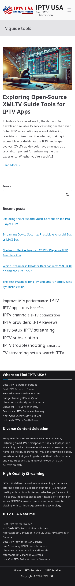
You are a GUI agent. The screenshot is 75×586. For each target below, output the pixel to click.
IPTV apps (11, 307)
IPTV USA (49, 7)
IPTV (54, 300)
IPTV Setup (12, 330)
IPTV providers (17, 322)
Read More (10, 165)
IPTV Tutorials (33, 570)
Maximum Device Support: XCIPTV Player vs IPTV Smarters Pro (35, 252)
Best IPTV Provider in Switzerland (22, 541)
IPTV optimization (45, 315)
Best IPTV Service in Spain (18, 389)
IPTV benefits (33, 307)
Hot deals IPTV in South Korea (20, 420)
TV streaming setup (22, 353)
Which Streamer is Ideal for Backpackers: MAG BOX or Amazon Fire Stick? (37, 268)
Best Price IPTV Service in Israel (21, 393)
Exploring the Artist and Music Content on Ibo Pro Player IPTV (36, 221)
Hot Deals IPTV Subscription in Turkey (25, 528)
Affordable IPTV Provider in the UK (23, 532)
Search (7, 186)
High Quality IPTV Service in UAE (22, 415)
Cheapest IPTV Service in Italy (20, 406)
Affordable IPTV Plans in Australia (23, 554)
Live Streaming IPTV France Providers (25, 546)
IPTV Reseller (53, 570)
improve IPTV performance (25, 300)
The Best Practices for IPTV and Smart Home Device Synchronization (37, 284)
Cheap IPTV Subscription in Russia (23, 402)
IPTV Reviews (45, 322)
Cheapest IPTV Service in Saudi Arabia (25, 550)
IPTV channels (16, 315)
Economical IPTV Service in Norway (23, 411)
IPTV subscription (20, 338)
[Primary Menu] (69, 10)
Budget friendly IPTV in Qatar (20, 398)
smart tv (54, 345)
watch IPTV (53, 353)
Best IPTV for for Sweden (17, 524)
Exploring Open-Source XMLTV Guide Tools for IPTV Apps (35, 104)
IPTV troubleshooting (24, 345)
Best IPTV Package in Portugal (20, 384)
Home (17, 570)
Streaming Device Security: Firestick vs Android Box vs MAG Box (37, 237)
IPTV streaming (39, 330)
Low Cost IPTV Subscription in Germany (26, 559)
